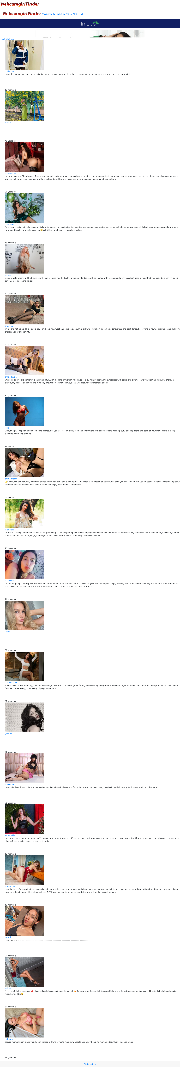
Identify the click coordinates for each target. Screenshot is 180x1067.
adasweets (10, 886)
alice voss (9, 529)
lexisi (7, 428)
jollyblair (9, 988)
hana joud (9, 224)
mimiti (8, 631)
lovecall (8, 275)
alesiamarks (10, 173)
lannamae (9, 784)
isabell (8, 937)
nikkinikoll (9, 580)
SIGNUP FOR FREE (75, 14)
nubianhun (9, 71)
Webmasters (90, 1064)
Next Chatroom (8, 39)
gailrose (8, 733)
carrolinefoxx (11, 682)
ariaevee (9, 326)
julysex (8, 122)
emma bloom (11, 478)
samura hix (10, 835)
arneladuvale (11, 377)
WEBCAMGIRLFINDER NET (54, 14)
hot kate (9, 1039)
